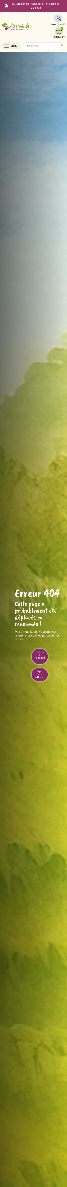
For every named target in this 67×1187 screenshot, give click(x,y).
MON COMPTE (58, 24)
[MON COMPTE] (58, 18)
